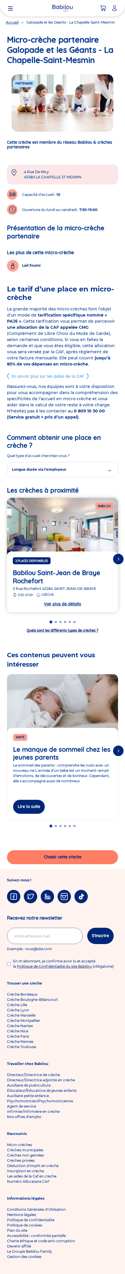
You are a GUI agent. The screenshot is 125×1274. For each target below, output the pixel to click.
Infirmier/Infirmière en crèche (33, 1111)
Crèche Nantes (20, 1026)
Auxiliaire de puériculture (29, 1085)
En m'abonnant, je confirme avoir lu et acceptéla (63, 964)
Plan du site (17, 1230)
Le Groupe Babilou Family (29, 1251)
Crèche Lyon (18, 1010)
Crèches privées (21, 1160)
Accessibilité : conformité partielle (36, 1235)
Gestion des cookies (24, 1256)
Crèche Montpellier (23, 1020)
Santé (20, 737)
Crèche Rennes (20, 1041)
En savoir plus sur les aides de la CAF (48, 376)
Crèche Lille (17, 1005)
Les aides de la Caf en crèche (31, 1176)
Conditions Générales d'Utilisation (36, 1209)
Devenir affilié (19, 1246)
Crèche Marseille (21, 1015)
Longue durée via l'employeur (39, 469)
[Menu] (10, 8)
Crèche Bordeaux (22, 994)
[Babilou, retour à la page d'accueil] (62, 8)
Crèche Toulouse (21, 1047)
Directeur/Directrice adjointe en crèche (41, 1080)
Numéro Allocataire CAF (28, 1181)
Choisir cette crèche (62, 857)
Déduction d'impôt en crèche (32, 1166)
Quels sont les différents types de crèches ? (62, 630)
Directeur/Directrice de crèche (33, 1075)
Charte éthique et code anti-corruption (41, 1241)
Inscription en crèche (25, 1171)
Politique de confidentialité (30, 1220)
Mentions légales (21, 1215)
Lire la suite (29, 806)
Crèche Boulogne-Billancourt (32, 999)
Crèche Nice (17, 1031)
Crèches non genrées (25, 1155)
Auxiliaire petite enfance (28, 1096)
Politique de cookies (24, 1225)
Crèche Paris (18, 1036)
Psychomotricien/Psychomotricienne (40, 1101)
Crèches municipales (25, 1150)
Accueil (12, 22)
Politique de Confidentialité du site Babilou (54, 966)
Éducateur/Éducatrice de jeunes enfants (42, 1090)
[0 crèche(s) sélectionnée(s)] (102, 8)
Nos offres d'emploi (24, 1117)
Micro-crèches (19, 1145)
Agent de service (21, 1106)
